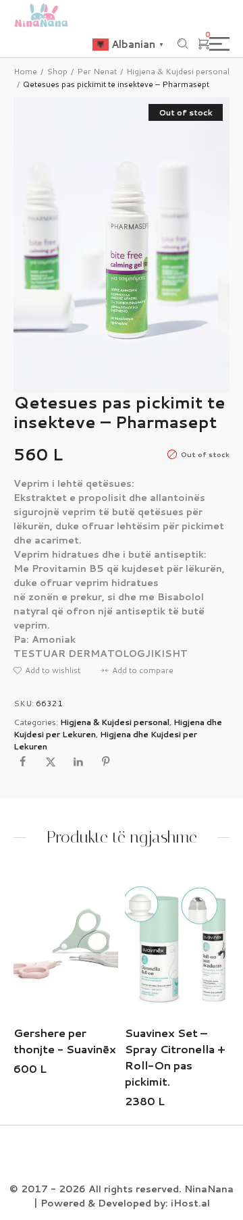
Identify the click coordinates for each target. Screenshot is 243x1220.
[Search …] (183, 43)
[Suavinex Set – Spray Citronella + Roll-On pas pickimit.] (177, 943)
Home (25, 71)
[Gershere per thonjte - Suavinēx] (66, 943)
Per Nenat (97, 71)
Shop (57, 71)
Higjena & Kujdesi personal (178, 71)
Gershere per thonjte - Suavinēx (65, 1041)
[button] (47, 670)
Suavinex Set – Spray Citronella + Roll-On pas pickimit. (175, 1057)
